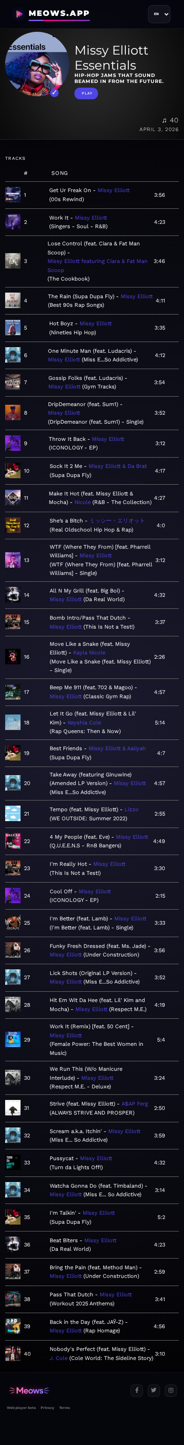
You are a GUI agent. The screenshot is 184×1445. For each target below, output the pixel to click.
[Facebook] (137, 1390)
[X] (154, 1390)
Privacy (47, 1407)
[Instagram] (171, 1390)
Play (87, 93)
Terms (64, 1407)
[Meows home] (65, 1390)
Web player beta (21, 1407)
